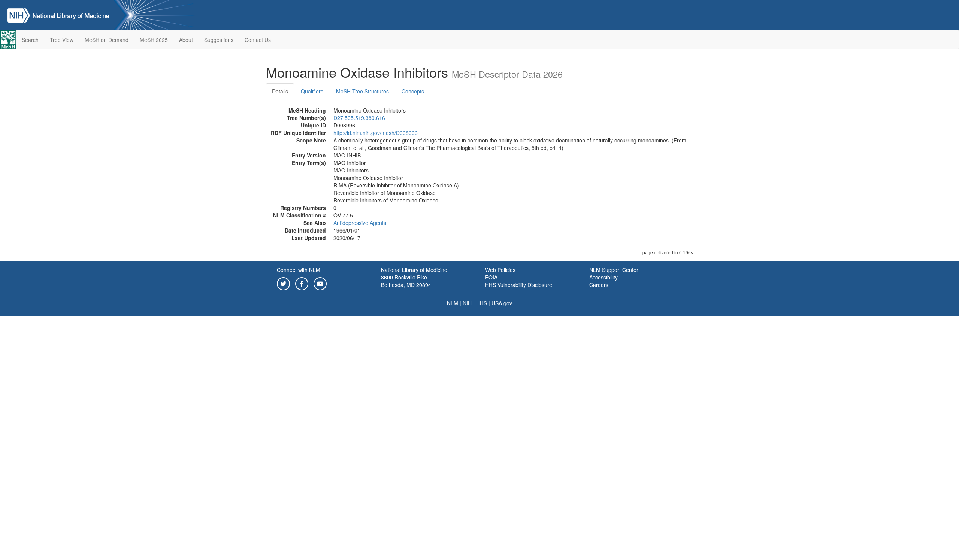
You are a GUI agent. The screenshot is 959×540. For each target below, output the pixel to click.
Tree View (61, 40)
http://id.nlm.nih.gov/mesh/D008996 (375, 132)
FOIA (491, 277)
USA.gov (501, 303)
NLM (452, 303)
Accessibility (603, 277)
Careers (598, 284)
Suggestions (218, 40)
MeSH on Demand (106, 40)
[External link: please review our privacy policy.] (283, 282)
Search (30, 40)
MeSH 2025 (154, 40)
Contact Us (258, 40)
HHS (481, 303)
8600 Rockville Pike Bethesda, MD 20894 (406, 280)
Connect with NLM (298, 269)
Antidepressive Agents (359, 222)
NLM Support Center (613, 269)
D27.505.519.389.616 (359, 118)
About (186, 40)
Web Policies (500, 269)
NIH (467, 303)
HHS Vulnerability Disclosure (518, 284)
